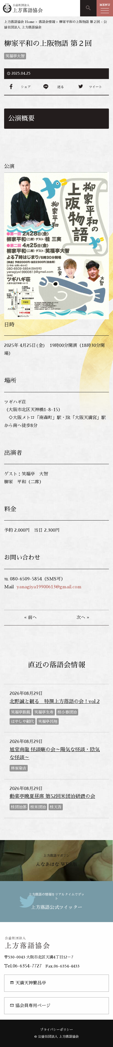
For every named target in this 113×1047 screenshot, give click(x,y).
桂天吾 (55, 807)
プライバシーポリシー (56, 1029)
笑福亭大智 (15, 56)
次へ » (83, 617)
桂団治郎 (18, 807)
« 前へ (30, 617)
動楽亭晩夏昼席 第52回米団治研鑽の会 (52, 796)
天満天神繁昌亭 (28, 983)
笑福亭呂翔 (47, 721)
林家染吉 (18, 768)
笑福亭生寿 (43, 712)
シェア (26, 87)
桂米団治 (38, 807)
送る (60, 87)
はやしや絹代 (22, 721)
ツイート (95, 87)
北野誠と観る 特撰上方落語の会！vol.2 (55, 701)
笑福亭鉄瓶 (20, 712)
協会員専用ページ (30, 1005)
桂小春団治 (67, 712)
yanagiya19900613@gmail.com (48, 587)
